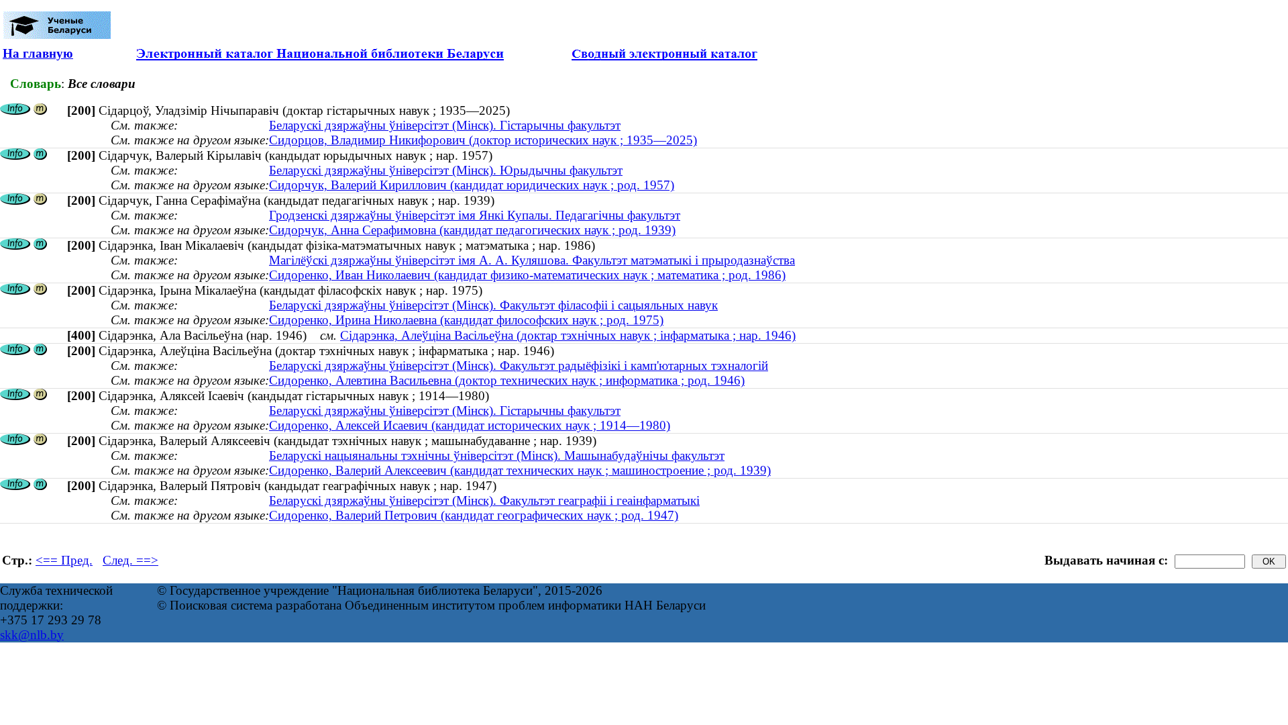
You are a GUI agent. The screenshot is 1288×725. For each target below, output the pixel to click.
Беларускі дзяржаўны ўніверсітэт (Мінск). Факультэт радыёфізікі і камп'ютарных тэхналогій (518, 365)
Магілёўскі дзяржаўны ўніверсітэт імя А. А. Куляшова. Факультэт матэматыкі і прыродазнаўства (532, 260)
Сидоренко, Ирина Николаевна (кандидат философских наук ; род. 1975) (466, 320)
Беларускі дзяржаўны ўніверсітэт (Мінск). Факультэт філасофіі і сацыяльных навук (493, 305)
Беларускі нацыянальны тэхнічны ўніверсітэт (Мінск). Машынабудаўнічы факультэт (496, 455)
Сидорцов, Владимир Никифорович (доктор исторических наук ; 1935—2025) (483, 140)
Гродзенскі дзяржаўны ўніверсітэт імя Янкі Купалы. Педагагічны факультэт (474, 215)
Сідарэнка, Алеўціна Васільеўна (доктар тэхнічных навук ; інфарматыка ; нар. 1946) (568, 335)
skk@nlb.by (32, 635)
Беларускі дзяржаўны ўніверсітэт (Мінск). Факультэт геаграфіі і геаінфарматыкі (484, 500)
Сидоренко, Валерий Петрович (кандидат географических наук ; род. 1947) (473, 515)
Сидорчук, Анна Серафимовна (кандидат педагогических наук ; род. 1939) (472, 230)
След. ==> (130, 560)
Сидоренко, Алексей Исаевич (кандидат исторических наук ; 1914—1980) (469, 425)
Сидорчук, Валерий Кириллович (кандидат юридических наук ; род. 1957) (471, 185)
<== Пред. (64, 560)
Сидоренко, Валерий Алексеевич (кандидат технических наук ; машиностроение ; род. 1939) (520, 470)
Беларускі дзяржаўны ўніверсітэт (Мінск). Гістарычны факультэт (445, 125)
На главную (38, 53)
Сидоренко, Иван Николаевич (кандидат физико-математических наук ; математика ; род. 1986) (527, 275)
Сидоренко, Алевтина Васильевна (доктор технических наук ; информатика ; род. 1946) (507, 380)
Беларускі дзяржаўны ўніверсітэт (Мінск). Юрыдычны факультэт (446, 170)
